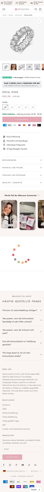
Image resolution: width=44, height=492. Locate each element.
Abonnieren (12, 457)
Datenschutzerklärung (10, 413)
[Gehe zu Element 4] (29, 67)
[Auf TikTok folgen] (29, 465)
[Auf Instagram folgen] (10, 465)
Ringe (11, 15)
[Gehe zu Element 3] (21, 67)
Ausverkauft (22, 119)
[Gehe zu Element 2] (13, 67)
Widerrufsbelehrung (9, 417)
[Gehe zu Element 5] (37, 67)
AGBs (4, 409)
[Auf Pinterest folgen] (16, 465)
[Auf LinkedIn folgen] (35, 465)
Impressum (6, 405)
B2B (3, 425)
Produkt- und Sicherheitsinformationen (16, 429)
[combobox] (36, 489)
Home (4, 15)
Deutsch (34, 471)
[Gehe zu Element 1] (5, 67)
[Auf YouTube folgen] (23, 465)
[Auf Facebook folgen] (3, 465)
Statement (18, 15)
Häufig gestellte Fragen (10, 421)
